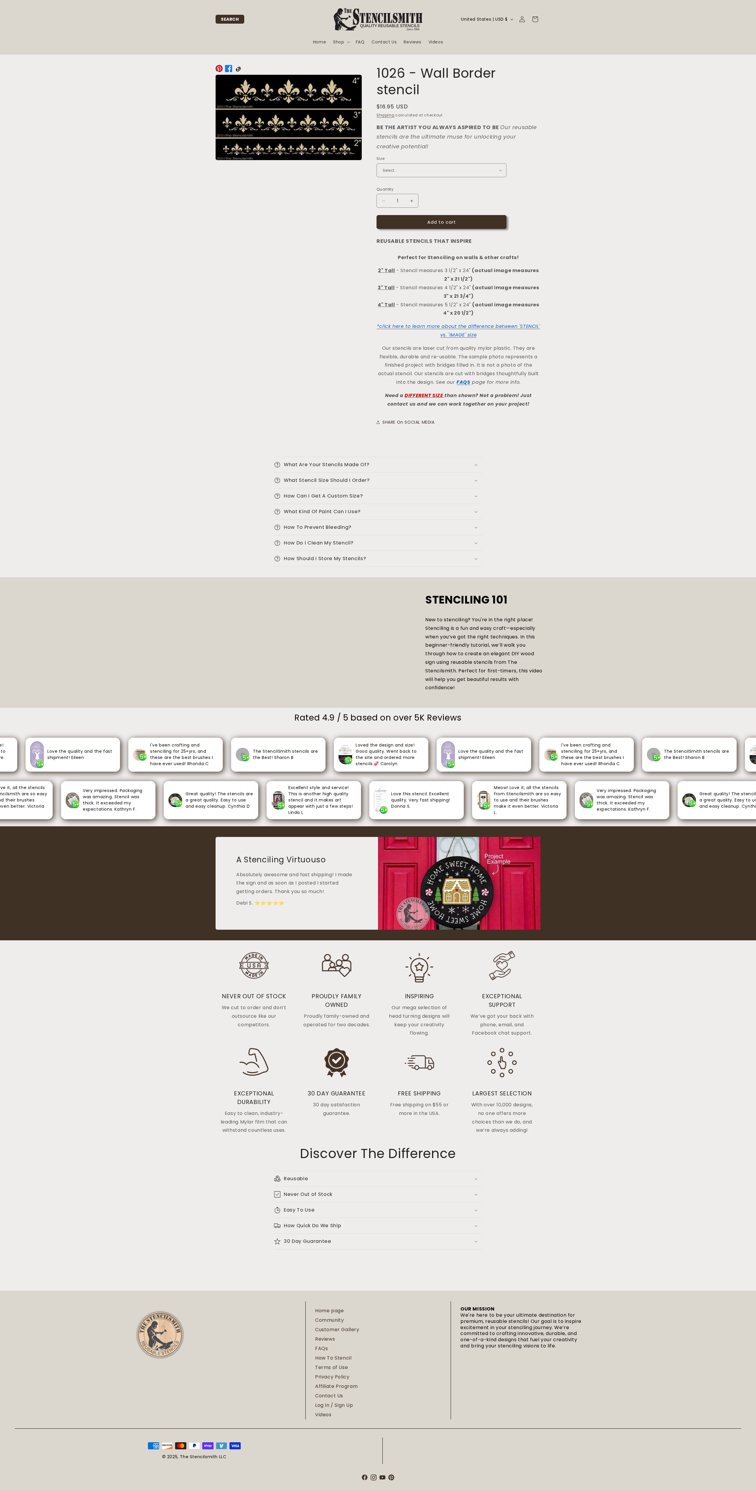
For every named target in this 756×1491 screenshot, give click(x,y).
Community (329, 1320)
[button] (230, 19)
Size (381, 158)
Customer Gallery (337, 1329)
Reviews (325, 1339)
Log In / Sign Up (334, 1405)
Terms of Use (331, 1367)
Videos (323, 1414)
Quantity (385, 189)
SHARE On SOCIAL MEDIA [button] (408, 422)
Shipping (386, 115)
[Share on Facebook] (228, 70)
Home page (329, 1310)
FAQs (321, 1348)
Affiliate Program (336, 1386)
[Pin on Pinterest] (219, 70)
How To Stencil (333, 1358)
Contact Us (329, 1395)
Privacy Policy (332, 1376)
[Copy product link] (238, 70)
